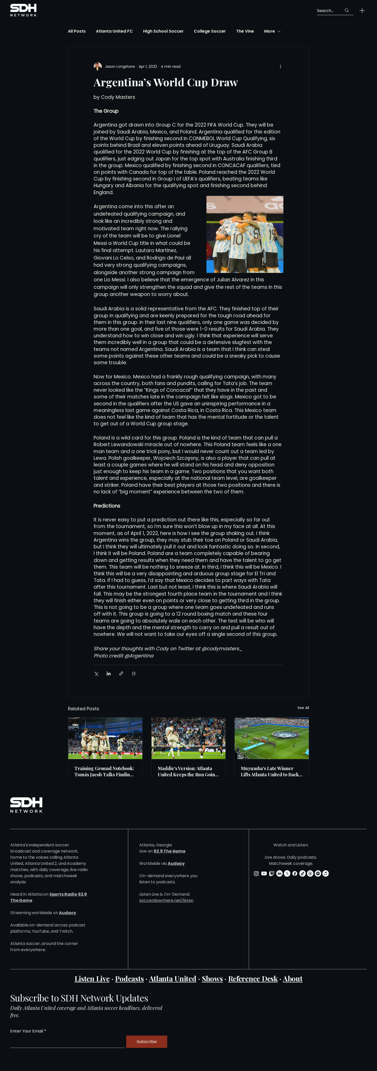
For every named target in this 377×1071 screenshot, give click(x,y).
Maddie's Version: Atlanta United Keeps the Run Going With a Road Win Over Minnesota (188, 771)
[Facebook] (295, 873)
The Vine (245, 31)
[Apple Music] (325, 873)
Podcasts (129, 978)
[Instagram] (256, 873)
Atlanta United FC (114, 31)
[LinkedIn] (279, 873)
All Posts (77, 31)
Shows (212, 978)
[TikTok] (302, 873)
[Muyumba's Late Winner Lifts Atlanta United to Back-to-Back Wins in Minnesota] (272, 738)
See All (303, 707)
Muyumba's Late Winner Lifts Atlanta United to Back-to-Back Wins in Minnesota (271, 771)
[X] (287, 873)
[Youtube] (264, 873)
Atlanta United (172, 978)
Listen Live (92, 978)
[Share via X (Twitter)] (96, 673)
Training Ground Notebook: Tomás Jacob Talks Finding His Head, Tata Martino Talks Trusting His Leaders (104, 771)
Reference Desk (253, 978)
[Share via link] (121, 673)
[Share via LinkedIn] (108, 673)
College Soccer (210, 31)
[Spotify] (318, 873)
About (293, 978)
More (269, 31)
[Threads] (310, 873)
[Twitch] (272, 873)
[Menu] (362, 10)
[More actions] (280, 66)
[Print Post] (133, 673)
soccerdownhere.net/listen (166, 900)
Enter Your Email (26, 1031)
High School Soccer (163, 31)
